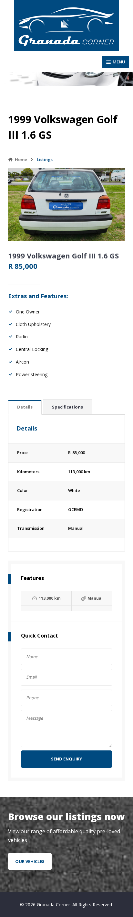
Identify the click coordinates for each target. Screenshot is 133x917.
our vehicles (30, 861)
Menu (119, 62)
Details (25, 407)
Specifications (67, 407)
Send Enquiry (66, 759)
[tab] (25, 407)
